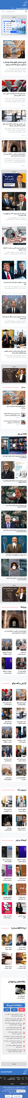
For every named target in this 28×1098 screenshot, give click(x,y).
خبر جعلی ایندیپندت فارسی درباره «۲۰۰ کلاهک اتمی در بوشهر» (13, 1042)
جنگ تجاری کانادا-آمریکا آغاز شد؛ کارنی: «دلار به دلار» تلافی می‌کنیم (14, 94)
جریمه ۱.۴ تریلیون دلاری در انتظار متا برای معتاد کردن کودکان (14, 1015)
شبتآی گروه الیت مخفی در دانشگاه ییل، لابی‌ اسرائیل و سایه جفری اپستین (14, 155)
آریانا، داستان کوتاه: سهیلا (8, 948)
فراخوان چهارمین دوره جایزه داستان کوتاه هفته (7, 899)
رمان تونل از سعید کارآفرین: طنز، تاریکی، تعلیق (7, 861)
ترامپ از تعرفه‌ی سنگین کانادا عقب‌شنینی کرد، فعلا (15, 1033)
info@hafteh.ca (11, 1078)
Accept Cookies (17, 1096)
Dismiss (8, 1096)
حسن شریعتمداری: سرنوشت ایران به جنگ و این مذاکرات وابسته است (14, 530)
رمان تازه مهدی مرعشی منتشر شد (7, 879)
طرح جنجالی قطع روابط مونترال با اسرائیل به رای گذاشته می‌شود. (14, 63)
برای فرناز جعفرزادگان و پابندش (8, 830)
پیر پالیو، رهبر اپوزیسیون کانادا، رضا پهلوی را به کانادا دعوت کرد (13, 1024)
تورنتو (11, 387)
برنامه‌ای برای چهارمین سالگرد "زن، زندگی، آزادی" (14, 1046)
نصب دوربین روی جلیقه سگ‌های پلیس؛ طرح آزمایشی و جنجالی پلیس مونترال (14, 125)
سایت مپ (4, 1078)
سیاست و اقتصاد (23, 1084)
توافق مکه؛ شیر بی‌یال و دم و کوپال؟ (22, 811)
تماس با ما (22, 1078)
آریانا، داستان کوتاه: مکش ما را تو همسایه (21, 968)
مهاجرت (12, 1084)
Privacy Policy (21, 1091)
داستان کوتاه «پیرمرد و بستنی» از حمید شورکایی (21, 880)
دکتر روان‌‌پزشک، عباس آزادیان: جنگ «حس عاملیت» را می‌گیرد (16, 506)
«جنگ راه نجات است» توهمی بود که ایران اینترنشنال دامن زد (16, 578)
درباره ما (26, 1078)
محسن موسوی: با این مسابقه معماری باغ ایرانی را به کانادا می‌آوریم (14, 481)
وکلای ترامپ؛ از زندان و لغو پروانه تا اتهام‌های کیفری (21, 673)
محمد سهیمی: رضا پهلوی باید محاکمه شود (16, 555)
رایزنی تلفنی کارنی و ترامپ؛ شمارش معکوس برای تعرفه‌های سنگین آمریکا (15, 352)
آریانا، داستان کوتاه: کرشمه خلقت (8, 968)
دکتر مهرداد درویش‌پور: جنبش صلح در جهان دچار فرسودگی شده (14, 456)
